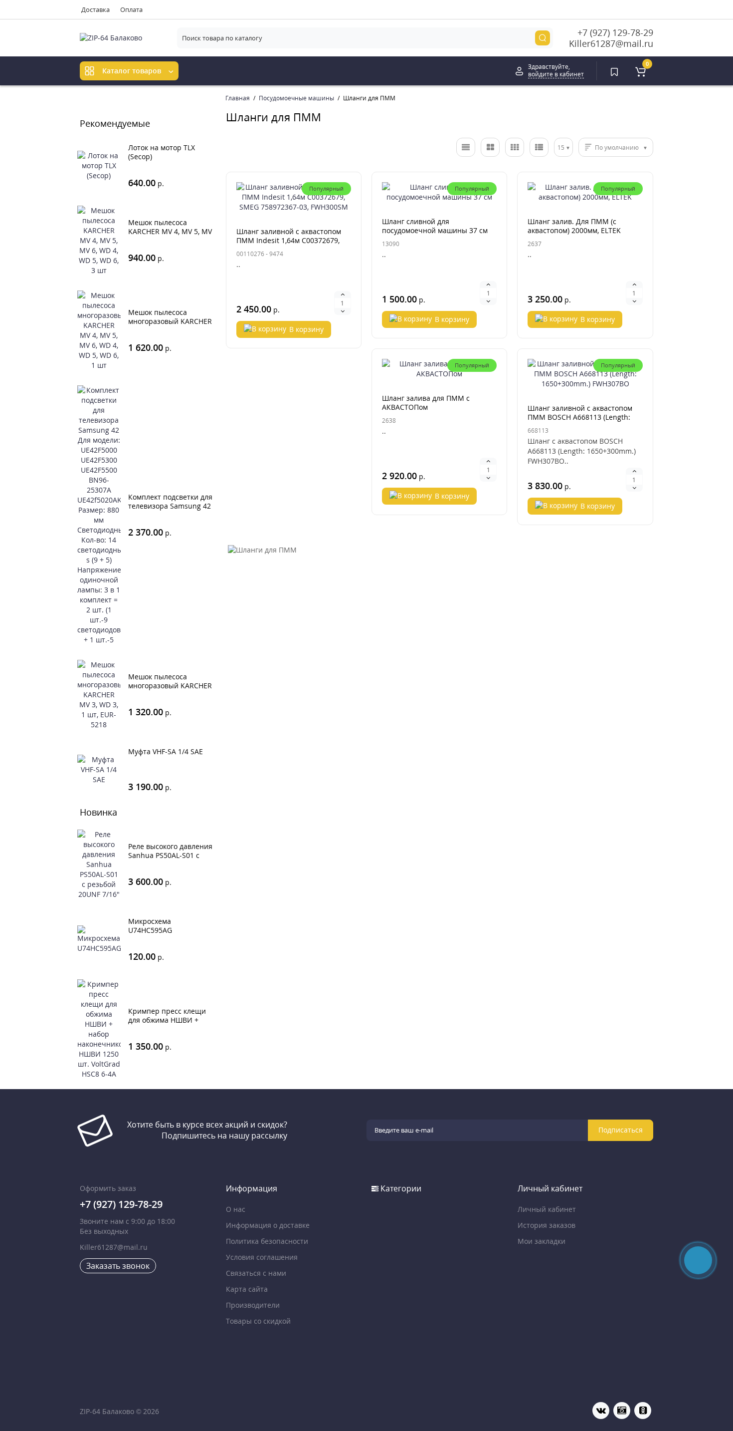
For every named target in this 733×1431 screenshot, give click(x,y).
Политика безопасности (267, 1241)
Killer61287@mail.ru (611, 43)
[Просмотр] (126, 151)
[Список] (465, 147)
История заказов (546, 1225)
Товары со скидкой (258, 1321)
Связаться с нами (256, 1273)
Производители (253, 1305)
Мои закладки (541, 1241)
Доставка (95, 9)
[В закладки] (317, 235)
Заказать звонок (118, 1265)
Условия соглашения (262, 1257)
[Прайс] (539, 147)
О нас (235, 1209)
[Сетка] (490, 147)
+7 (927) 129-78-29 (615, 32)
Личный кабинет (547, 1209)
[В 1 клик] (156, 151)
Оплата (131, 9)
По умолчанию (617, 147)
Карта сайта (247, 1289)
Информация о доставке (268, 1225)
